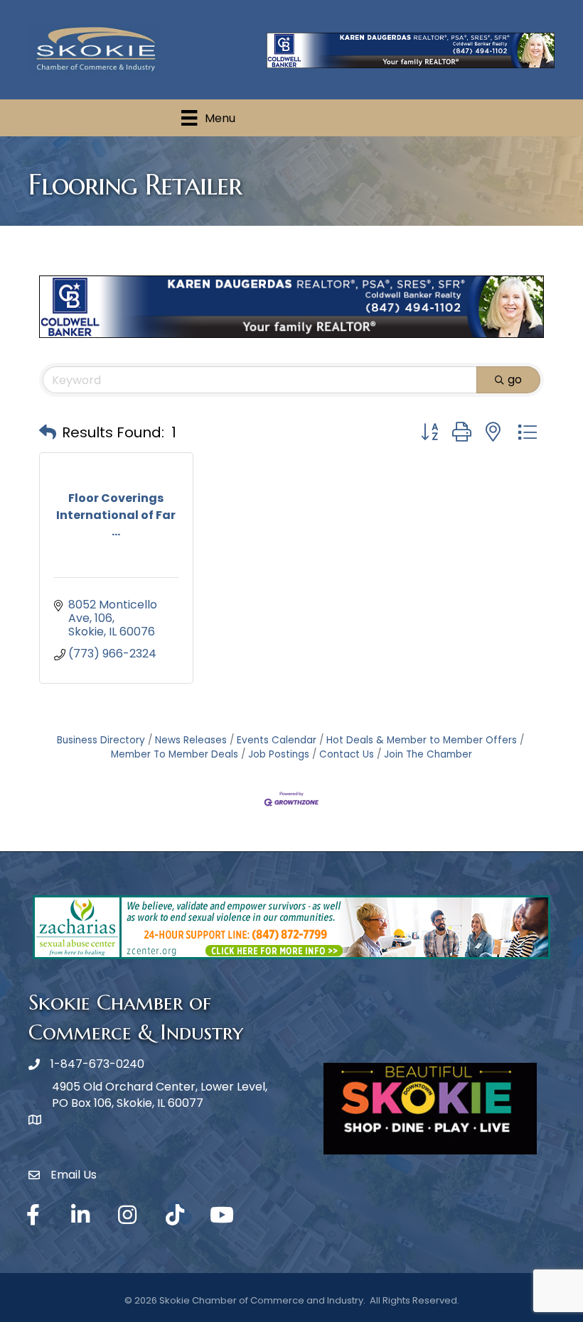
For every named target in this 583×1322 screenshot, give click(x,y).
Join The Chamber (428, 754)
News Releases (191, 740)
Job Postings (278, 754)
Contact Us (346, 754)
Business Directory (101, 740)
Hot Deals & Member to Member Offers (421, 740)
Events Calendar (276, 740)
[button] (47, 432)
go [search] (515, 379)
